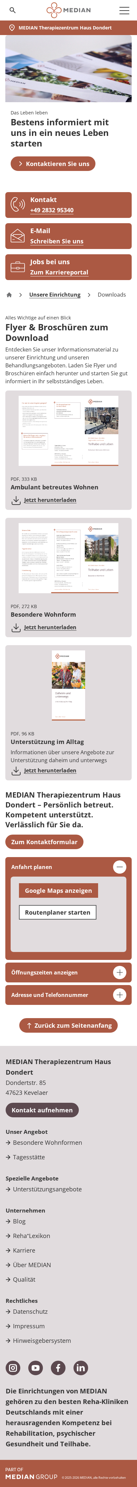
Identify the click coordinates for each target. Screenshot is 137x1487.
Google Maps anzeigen (58, 890)
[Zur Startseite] (68, 10)
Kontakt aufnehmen (42, 1110)
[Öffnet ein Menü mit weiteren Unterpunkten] (124, 10)
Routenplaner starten (57, 912)
